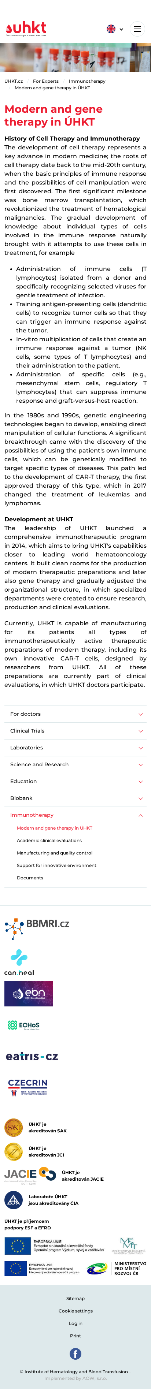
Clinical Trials (27, 730)
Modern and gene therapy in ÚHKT (52, 87)
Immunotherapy (87, 81)
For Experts (46, 81)
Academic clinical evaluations (49, 840)
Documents (30, 877)
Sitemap (75, 1298)
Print (75, 1335)
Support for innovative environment (56, 865)
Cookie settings (76, 1311)
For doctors (25, 714)
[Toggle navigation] (137, 29)
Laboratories (26, 747)
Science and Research (39, 764)
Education (23, 781)
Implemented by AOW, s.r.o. (75, 1378)
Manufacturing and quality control (54, 853)
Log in (75, 1323)
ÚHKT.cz (13, 81)
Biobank (21, 798)
